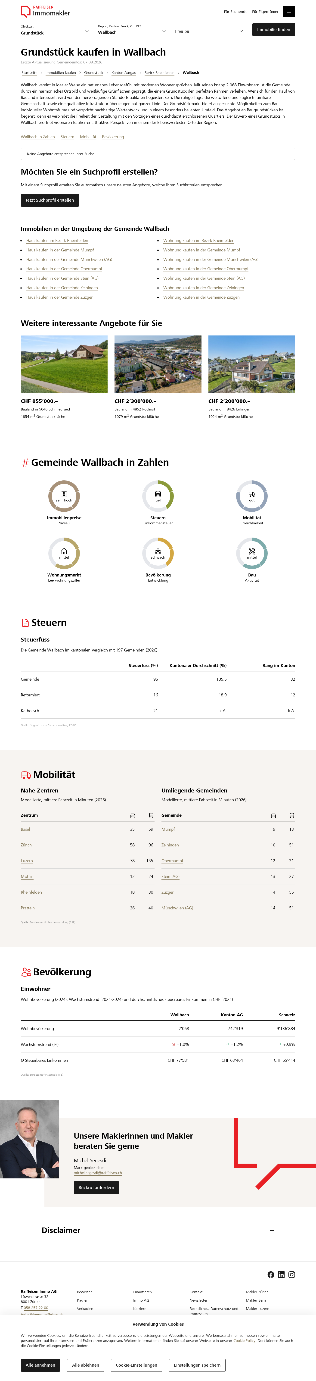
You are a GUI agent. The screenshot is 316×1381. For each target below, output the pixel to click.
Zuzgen (167, 892)
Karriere (139, 1308)
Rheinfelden (31, 892)
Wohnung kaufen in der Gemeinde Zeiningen (203, 287)
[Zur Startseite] (45, 11)
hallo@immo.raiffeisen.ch (42, 1314)
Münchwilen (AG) (177, 907)
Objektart (27, 26)
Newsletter (199, 1300)
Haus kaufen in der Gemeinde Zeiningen (62, 287)
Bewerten (85, 1292)
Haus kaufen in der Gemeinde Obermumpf (64, 268)
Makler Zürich (257, 1292)
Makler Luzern (257, 1308)
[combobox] (129, 32)
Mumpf (168, 829)
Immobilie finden (273, 29)
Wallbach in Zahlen (38, 136)
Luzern (27, 860)
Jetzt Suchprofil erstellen (50, 200)
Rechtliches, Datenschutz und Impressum (214, 1311)
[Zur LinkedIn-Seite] (281, 1274)
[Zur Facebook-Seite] (270, 1274)
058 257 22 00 (36, 1308)
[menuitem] (235, 11)
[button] (289, 11)
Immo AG (141, 1300)
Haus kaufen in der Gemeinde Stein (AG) (62, 278)
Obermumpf (172, 860)
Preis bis (182, 31)
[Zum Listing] (64, 364)
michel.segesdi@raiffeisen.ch (98, 1173)
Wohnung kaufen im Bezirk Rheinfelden (198, 240)
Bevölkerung (113, 136)
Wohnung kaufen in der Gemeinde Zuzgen (201, 297)
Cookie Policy (244, 1340)
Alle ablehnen (85, 1365)
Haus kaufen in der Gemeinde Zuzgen (59, 297)
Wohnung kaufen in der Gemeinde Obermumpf (205, 268)
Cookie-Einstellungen (136, 1365)
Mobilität (88, 136)
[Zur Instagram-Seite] (291, 1274)
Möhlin (27, 876)
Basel (25, 829)
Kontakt (196, 1292)
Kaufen (82, 1300)
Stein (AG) (170, 876)
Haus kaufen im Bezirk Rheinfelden (57, 240)
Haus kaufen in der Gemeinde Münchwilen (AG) (69, 259)
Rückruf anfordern (96, 1187)
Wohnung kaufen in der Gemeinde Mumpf (201, 249)
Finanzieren (142, 1292)
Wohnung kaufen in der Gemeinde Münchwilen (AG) (210, 259)
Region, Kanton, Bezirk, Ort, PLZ (119, 26)
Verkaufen (85, 1308)
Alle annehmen (40, 1365)
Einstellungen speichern (197, 1365)
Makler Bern (256, 1300)
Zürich (26, 844)
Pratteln (28, 907)
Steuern (67, 136)
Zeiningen (170, 844)
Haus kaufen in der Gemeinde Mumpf (60, 249)
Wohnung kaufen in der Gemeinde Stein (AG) (204, 278)
